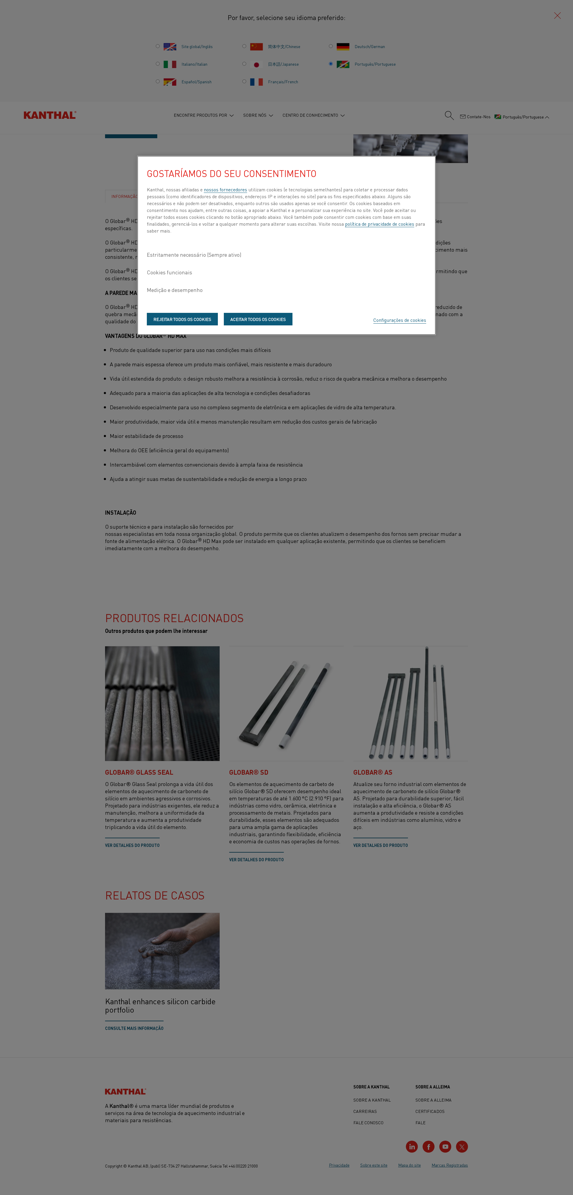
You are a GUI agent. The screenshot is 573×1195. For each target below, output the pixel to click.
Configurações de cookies (399, 319)
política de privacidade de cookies (379, 223)
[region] (286, 245)
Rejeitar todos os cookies (182, 319)
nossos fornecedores (225, 189)
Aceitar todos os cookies (258, 319)
